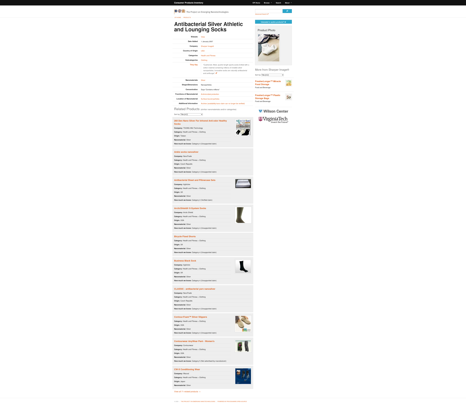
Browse (267, 3)
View (203, 36)
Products (187, 17)
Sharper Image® (207, 46)
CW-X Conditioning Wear (187, 369)
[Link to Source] (216, 73)
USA (203, 50)
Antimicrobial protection (210, 94)
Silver (203, 80)
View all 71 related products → (187, 391)
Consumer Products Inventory (188, 2)
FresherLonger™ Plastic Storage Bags (267, 97)
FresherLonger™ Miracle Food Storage (268, 83)
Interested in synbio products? (272, 22)
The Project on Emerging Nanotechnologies (198, 401)
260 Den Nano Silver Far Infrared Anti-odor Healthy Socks (200, 122)
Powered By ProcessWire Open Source (232, 401)
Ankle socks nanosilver (186, 151)
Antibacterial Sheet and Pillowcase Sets (194, 180)
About (287, 3)
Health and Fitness (208, 55)
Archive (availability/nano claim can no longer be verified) (223, 103)
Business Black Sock (185, 260)
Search (278, 3)
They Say (194, 64)
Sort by (177, 114)
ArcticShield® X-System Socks (190, 208)
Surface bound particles (210, 98)
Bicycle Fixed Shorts (185, 236)
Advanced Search (261, 14)
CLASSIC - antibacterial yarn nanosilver (194, 288)
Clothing (204, 60)
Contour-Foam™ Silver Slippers (190, 316)
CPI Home (256, 3)
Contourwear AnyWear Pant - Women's (194, 341)
